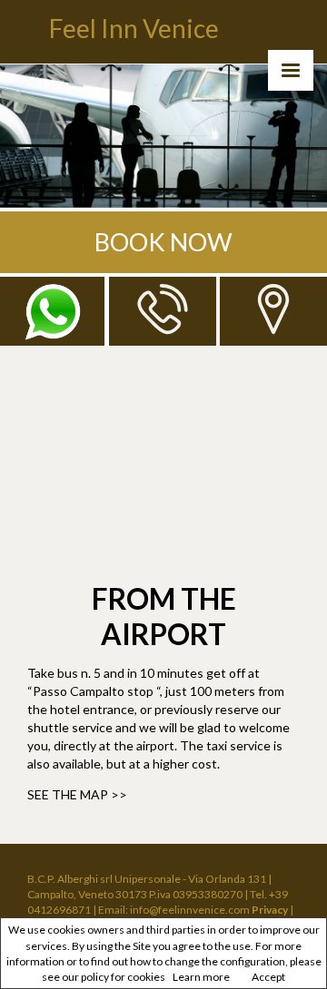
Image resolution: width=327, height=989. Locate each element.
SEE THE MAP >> (77, 794)
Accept (268, 977)
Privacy (270, 909)
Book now (163, 242)
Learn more (201, 977)
